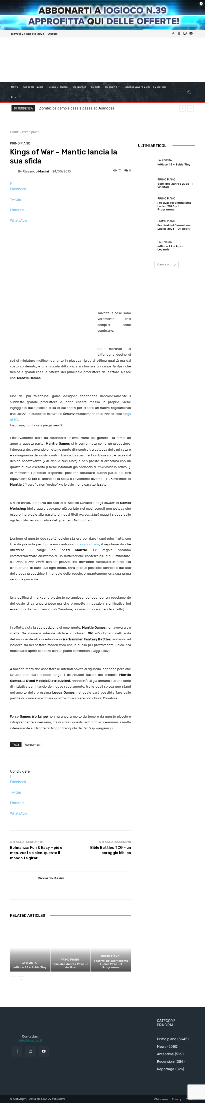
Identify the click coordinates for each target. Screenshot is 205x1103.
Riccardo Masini (35, 171)
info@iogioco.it (30, 1040)
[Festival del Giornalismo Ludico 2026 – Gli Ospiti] (146, 224)
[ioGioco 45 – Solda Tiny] (30, 948)
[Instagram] (179, 34)
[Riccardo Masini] (14, 171)
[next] (190, 108)
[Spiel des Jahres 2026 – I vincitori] (70, 948)
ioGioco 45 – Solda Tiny (30, 967)
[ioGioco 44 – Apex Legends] (146, 245)
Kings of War (89, 544)
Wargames (32, 744)
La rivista (29, 963)
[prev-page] (13, 980)
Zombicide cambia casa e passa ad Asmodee (76, 108)
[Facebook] (173, 34)
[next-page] (21, 980)
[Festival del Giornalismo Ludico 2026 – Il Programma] (111, 948)
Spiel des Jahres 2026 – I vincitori (70, 966)
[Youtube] (191, 34)
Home (14, 132)
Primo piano (31, 132)
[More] (70, 229)
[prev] (182, 108)
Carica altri (164, 264)
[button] (189, 92)
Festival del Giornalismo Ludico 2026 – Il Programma (111, 964)
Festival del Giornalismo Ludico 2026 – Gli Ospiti (175, 227)
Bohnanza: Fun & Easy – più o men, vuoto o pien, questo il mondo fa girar (36, 852)
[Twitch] (185, 34)
